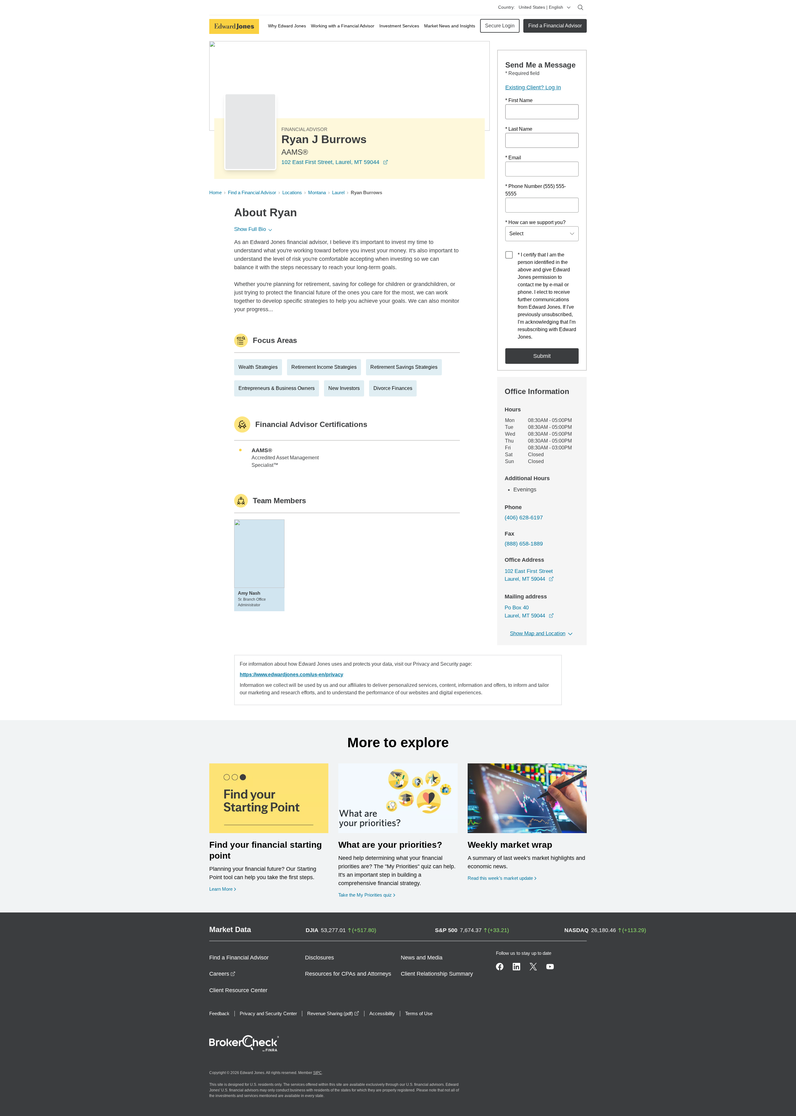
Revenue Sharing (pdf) (333, 1013)
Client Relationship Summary (437, 974)
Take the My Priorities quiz (366, 895)
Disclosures (319, 957)
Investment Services (399, 25)
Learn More (222, 889)
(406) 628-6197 (524, 517)
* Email (513, 157)
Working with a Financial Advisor (342, 25)
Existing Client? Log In (533, 87)
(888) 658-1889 (524, 543)
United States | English (541, 7)
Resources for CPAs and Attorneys (348, 974)
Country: (506, 7)
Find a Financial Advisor (555, 25)
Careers (222, 974)
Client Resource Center (238, 990)
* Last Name (518, 129)
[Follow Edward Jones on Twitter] (533, 966)
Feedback (219, 1013)
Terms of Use (419, 1013)
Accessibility (382, 1013)
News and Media (421, 957)
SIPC (317, 1073)
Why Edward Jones (287, 25)
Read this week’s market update (500, 878)
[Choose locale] (569, 7)
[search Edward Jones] (580, 7)
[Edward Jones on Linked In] (516, 966)
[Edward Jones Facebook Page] (499, 966)
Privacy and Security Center (268, 1013)
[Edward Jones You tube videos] (550, 966)
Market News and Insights (449, 25)
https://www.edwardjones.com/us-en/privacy (291, 674)
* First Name (519, 100)
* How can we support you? (535, 222)
